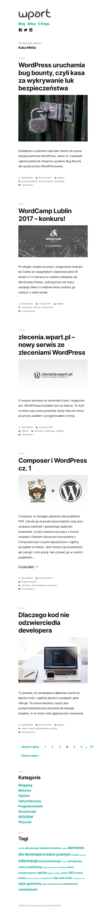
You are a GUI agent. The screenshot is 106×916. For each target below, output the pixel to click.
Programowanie (29, 581)
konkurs (36, 307)
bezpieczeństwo (29, 181)
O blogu (44, 24)
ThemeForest (46, 878)
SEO (72, 872)
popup (50, 873)
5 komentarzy (28, 589)
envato (75, 854)
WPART (21, 905)
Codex (64, 848)
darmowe (38, 431)
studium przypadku (33, 878)
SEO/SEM (25, 817)
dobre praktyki (58, 854)
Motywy (24, 790)
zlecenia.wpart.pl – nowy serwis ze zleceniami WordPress (51, 344)
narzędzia (52, 585)
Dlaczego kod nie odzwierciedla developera (43, 622)
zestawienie (27, 889)
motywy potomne (49, 867)
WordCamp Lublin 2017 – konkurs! (45, 214)
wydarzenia (47, 307)
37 (91, 746)
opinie (54, 728)
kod (41, 861)
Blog (21, 24)
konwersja (75, 861)
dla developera (46, 181)
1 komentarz (27, 185)
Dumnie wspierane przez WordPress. (43, 905)
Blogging (25, 785)
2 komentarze (28, 311)
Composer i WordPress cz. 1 (52, 464)
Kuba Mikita (27, 177)
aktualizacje (32, 848)
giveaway (82, 855)
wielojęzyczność (78, 878)
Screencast (27, 811)
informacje (59, 181)
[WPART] (34, 19)
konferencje (52, 861)
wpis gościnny (29, 884)
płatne (64, 873)
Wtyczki (24, 822)
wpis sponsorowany (52, 884)
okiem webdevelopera (39, 728)
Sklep (31, 24)
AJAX (21, 848)
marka (24, 728)
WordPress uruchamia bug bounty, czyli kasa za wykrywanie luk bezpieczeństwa (51, 76)
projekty (60, 431)
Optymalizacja (29, 801)
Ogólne (60, 177)
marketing (34, 867)
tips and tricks (63, 878)
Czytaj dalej (28, 566)
